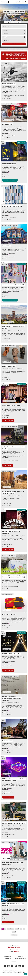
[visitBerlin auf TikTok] (19, 966)
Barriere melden (6, 972)
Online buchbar (7, 40)
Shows (3, 633)
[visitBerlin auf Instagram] (16, 966)
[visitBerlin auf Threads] (8, 966)
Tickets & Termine (8, 420)
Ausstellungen (6, 306)
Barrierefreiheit (21, 970)
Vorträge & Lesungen (7, 594)
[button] (20, 2)
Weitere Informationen (10, 180)
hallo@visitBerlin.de (14, 947)
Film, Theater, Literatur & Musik (10, 676)
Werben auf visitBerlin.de (20, 958)
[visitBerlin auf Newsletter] (23, 966)
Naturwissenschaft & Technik (9, 225)
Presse (20, 954)
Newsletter (16, 951)
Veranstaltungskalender (14, 13)
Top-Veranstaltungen (16, 22)
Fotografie (5, 63)
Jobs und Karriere (7, 956)
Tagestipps (7, 22)
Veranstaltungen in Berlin (14, 11)
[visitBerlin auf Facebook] (5, 966)
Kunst (3, 143)
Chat (25, 974)
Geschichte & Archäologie (8, 104)
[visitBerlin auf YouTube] (12, 966)
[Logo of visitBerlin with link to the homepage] (5, 2)
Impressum (5, 970)
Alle (2, 22)
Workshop (4, 264)
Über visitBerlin (7, 954)
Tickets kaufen (7, 465)
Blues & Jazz (5, 385)
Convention (20, 956)
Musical (4, 511)
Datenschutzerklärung (13, 970)
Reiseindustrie (8, 958)
